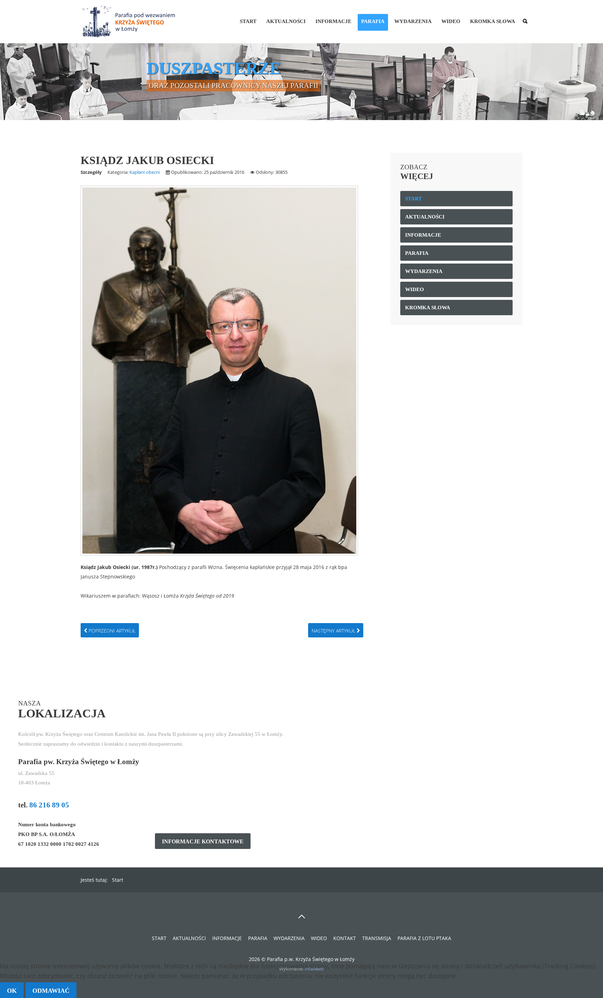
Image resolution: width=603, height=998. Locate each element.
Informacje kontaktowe (203, 841)
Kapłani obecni (144, 172)
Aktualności (286, 21)
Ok (12, 990)
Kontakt (344, 938)
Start (248, 21)
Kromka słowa (492, 21)
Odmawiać (50, 990)
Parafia (373, 21)
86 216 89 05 (49, 805)
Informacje (333, 21)
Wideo (450, 21)
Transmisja (376, 938)
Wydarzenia (413, 21)
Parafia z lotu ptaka (424, 938)
